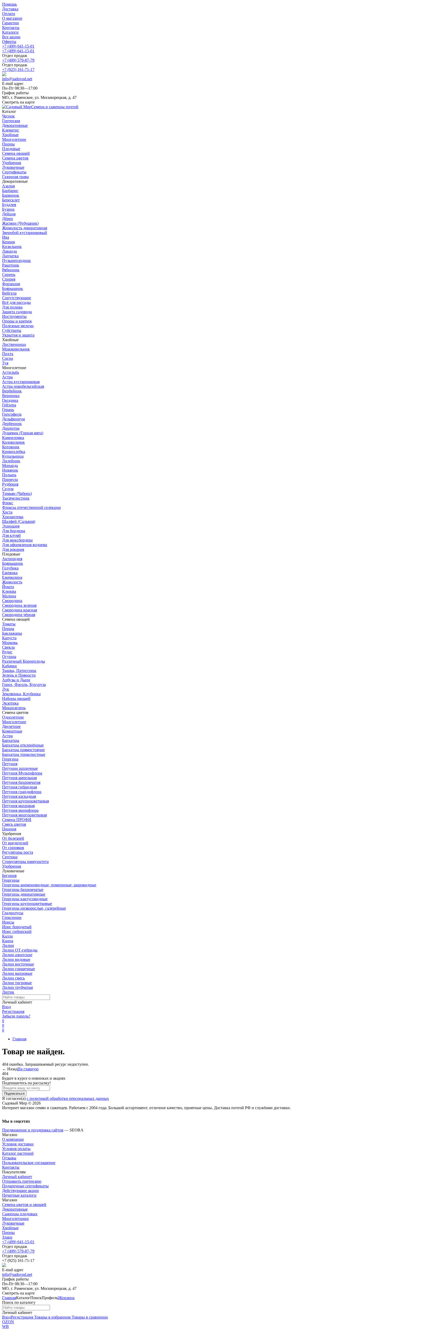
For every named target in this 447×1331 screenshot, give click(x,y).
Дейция (9, 214)
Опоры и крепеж (17, 321)
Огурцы (9, 656)
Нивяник (10, 470)
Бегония (9, 875)
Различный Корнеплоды (23, 661)
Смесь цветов (14, 824)
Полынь (9, 475)
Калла (7, 936)
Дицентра (10, 428)
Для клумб (11, 535)
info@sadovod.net (17, 79)
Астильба (10, 372)
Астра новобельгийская (23, 386)
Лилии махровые (17, 973)
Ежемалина (12, 577)
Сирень (8, 274)
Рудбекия (10, 484)
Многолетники (15, 1218)
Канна (7, 941)
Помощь (9, 4)
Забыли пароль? (16, 1016)
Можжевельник (16, 349)
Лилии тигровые (17, 983)
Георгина (10, 759)
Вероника (10, 395)
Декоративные (15, 1209)
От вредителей (15, 843)
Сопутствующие (16, 298)
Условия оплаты (16, 1148)
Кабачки (9, 666)
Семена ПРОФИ (16, 819)
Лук (5, 689)
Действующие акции (20, 1190)
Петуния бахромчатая (21, 782)
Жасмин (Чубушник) (20, 223)
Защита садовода (17, 312)
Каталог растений (18, 1153)
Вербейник (12, 391)
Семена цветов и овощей (24, 1204)
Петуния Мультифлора (22, 773)
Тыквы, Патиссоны (19, 670)
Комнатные (12, 731)
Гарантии (10, 23)
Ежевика (10, 573)
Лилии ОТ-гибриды (20, 950)
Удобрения (11, 866)
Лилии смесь (13, 978)
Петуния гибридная (19, 787)
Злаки (7, 1237)
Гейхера (9, 405)
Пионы (8, 1232)
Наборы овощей (16, 698)
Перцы (8, 628)
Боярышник (12, 288)
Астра (7, 377)
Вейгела (9, 293)
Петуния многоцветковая (24, 815)
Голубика (10, 568)
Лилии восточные (18, 964)
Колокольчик (13, 442)
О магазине (12, 18)
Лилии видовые (16, 959)
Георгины (10, 880)
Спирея (8, 279)
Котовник (10, 447)
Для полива (12, 307)
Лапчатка (10, 256)
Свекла (8, 647)
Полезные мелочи (18, 326)
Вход (6, 1007)
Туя (5, 363)
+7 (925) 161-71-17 (18, 69)
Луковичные (13, 1223)
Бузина (8, 209)
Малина (9, 596)
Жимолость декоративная (24, 228)
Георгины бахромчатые (22, 889)
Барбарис (10, 190)
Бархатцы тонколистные (23, 754)
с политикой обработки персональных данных (68, 1098)
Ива (5, 237)
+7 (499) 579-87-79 (18, 60)
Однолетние (13, 717)
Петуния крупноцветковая (25, 801)
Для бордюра (13, 531)
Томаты (9, 624)
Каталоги (10, 32)
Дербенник (12, 423)
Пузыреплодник (16, 260)
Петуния (9, 764)
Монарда (10, 465)
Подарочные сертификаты (25, 1186)
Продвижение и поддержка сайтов (32, 1130)
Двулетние (11, 726)
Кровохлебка (13, 451)
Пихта (7, 354)
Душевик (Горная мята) (22, 433)
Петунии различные (20, 768)
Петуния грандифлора (21, 791)
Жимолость (12, 582)
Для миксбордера (17, 540)
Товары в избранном (52, 1317)
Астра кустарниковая (21, 381)
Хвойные (10, 1228)
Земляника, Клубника (21, 694)
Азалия (8, 186)
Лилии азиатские (17, 955)
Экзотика (10, 703)
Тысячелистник (15, 498)
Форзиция (11, 284)
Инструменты (14, 316)
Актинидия (12, 559)
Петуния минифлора (20, 810)
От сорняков (13, 847)
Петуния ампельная (19, 778)
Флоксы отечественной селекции (31, 507)
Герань (8, 409)
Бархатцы (10, 740)
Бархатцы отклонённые (23, 745)
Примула (10, 479)
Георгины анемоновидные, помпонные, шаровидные (49, 885)
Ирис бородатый (17, 927)
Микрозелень (14, 708)
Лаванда (9, 251)
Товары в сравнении (89, 1317)
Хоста (7, 512)
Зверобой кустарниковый (24, 232)
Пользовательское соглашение (28, 1162)
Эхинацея (10, 526)
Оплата (8, 13)
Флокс (7, 503)
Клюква (9, 591)
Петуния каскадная (19, 796)
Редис (7, 652)
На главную (28, 1069)
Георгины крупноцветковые (27, 903)
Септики (10, 857)
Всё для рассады (16, 302)
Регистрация (13, 1011)
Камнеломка (13, 437)
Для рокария (13, 549)
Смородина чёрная (18, 614)
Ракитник (10, 265)
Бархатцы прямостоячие (23, 750)
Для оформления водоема (24, 545)
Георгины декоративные (23, 894)
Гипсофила (11, 414)
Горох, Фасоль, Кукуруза (24, 684)
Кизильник (12, 246)
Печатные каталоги (19, 1195)
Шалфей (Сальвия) (18, 521)
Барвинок (10, 195)
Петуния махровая (18, 805)
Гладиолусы (12, 913)
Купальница (13, 456)
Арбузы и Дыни (16, 680)
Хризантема (12, 517)
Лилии (8, 945)
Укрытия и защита (18, 335)
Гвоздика (10, 400)
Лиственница (14, 344)
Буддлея (9, 204)
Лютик (8, 992)
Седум (7, 489)
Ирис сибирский (17, 931)
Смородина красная (19, 610)
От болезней (13, 838)
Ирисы (8, 922)
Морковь (10, 642)
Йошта (8, 586)
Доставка (10, 9)
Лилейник (11, 461)
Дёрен (7, 218)
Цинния (9, 829)
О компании (13, 1139)
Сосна (7, 358)
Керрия (8, 242)
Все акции (11, 37)
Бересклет (11, 200)
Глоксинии (11, 917)
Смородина (12, 600)
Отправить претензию (21, 1181)
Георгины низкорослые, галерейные (34, 908)
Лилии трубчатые (17, 987)
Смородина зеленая (19, 605)
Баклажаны (12, 633)
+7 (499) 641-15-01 (18, 46)
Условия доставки (18, 1144)
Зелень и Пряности (19, 675)
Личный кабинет (17, 1176)
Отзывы (9, 1158)
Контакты (10, 27)
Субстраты (11, 330)
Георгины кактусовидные (25, 899)
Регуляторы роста (17, 852)
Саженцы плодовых (20, 1214)
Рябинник (10, 270)
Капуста (9, 638)
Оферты (9, 41)
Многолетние (14, 722)
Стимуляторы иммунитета (25, 861)
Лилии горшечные (18, 969)
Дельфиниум (13, 419)
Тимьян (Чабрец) (17, 493)
